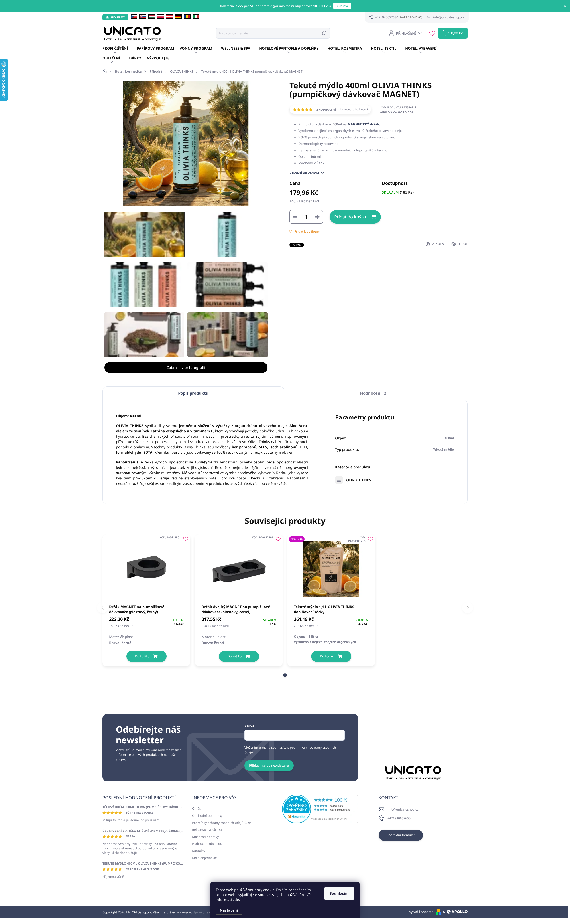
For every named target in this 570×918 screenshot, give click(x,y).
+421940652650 (399, 818)
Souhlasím (339, 893)
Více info (342, 6)
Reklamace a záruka (207, 829)
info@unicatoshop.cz (403, 809)
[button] (285, 675)
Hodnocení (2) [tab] (373, 393)
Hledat (324, 33)
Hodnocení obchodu (207, 843)
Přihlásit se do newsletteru (269, 765)
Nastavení (229, 910)
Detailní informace (304, 172)
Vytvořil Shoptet (421, 912)
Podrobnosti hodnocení (353, 109)
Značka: (396, 111)
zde (236, 899)
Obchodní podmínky (207, 815)
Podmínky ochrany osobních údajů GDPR (222, 823)
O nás (196, 808)
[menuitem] (119, 48)
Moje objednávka (205, 858)
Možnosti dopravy (205, 837)
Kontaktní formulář (401, 835)
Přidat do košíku (351, 217)
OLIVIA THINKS (358, 480)
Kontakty (198, 851)
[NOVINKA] (331, 569)
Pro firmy (117, 17)
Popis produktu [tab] (193, 393)
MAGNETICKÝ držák (363, 124)
